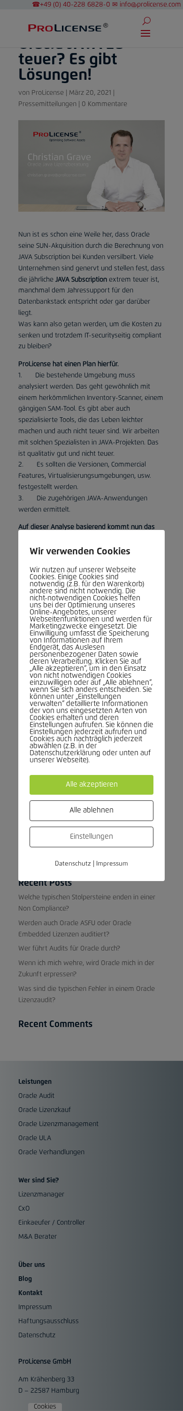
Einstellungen (91, 836)
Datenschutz (73, 864)
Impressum (112, 864)
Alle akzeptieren (92, 784)
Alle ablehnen (91, 810)
